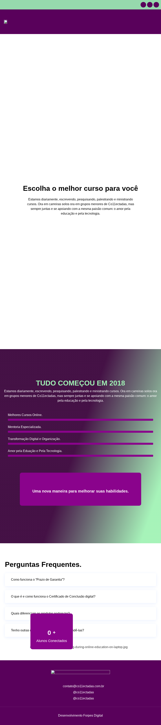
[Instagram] (156, 4)
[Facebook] (150, 4)
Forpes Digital (93, 715)
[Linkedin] (143, 4)
